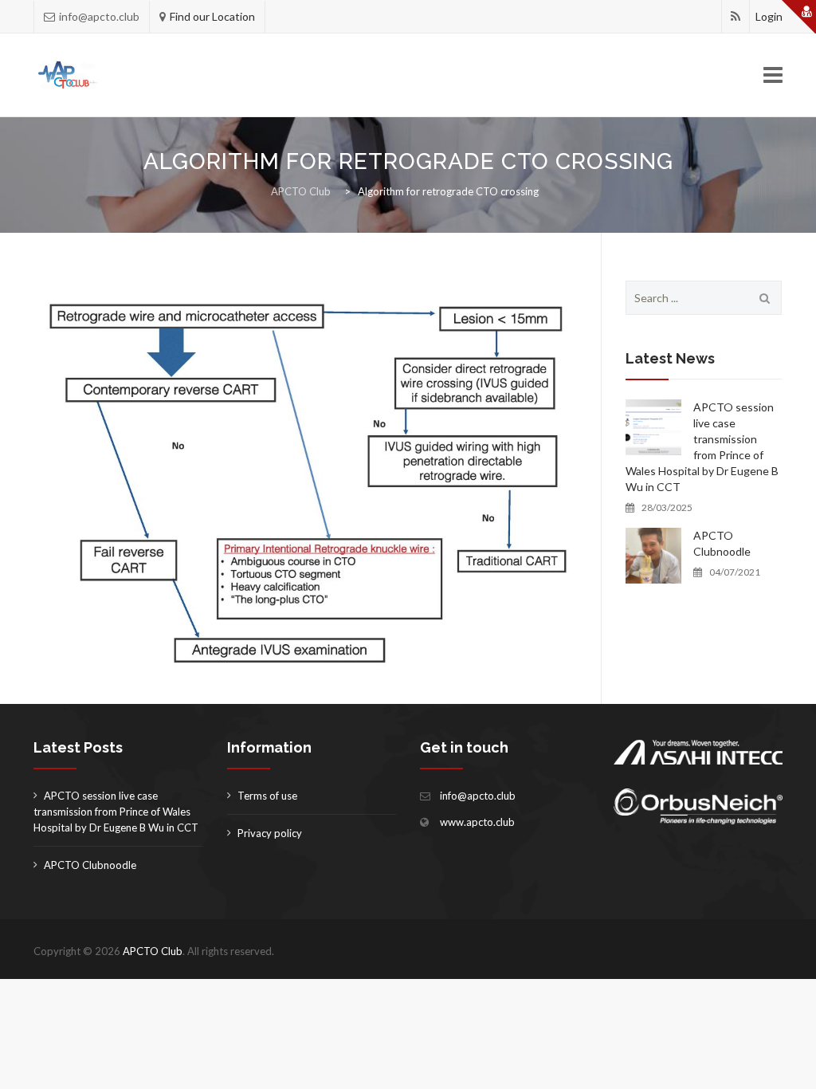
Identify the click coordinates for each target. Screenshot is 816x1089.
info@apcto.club (478, 795)
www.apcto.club (477, 822)
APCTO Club (152, 951)
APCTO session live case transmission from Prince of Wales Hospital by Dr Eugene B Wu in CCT (702, 446)
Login (769, 16)
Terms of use (267, 795)
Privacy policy (269, 833)
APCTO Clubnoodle (722, 543)
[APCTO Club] (68, 75)
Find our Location (212, 16)
